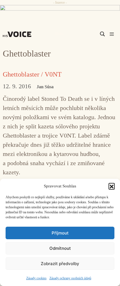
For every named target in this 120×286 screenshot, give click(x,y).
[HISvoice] (18, 34)
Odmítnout (60, 248)
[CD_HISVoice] (60, 10)
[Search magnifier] (102, 34)
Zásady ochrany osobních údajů (70, 278)
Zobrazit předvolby (60, 263)
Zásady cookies (36, 278)
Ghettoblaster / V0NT (32, 74)
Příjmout (60, 233)
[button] (111, 186)
